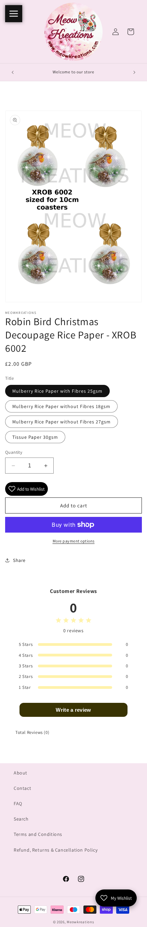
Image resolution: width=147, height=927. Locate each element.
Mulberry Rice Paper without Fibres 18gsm (61, 406)
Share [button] (19, 560)
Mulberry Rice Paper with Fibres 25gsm (57, 391)
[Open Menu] (13, 13)
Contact (22, 788)
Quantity (13, 452)
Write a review (73, 710)
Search (21, 819)
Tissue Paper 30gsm (35, 437)
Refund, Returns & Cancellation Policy (55, 850)
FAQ (18, 803)
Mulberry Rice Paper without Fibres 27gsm (61, 422)
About (20, 773)
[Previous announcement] (12, 72)
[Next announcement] (134, 72)
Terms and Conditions (38, 834)
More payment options (74, 541)
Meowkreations (80, 921)
